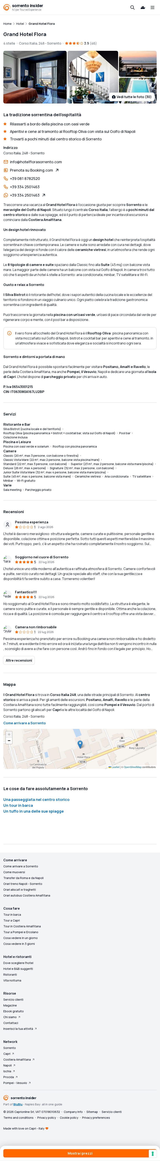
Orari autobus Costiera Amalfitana (26, 895)
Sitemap (92, 1112)
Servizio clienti (13, 999)
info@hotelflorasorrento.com (36, 161)
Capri (6, 1054)
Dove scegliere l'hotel (18, 963)
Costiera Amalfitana (17, 1059)
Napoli (7, 1065)
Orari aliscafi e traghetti (19, 890)
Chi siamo (10, 1017)
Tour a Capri (11, 920)
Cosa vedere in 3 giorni (19, 944)
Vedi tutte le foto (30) (134, 97)
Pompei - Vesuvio (15, 1083)
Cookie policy (69, 1118)
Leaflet (115, 767)
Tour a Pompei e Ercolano (20, 932)
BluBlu (17, 1104)
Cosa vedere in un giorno (20, 938)
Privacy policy (46, 1118)
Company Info (73, 1112)
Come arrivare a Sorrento (24, 723)
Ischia (7, 1071)
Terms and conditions (18, 1118)
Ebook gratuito (13, 1011)
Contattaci (10, 1023)
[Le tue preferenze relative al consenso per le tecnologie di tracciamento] (153, 1154)
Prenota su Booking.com (31, 170)
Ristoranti (10, 974)
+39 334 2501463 (25, 186)
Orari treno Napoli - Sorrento (22, 884)
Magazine (10, 1005)
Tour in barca (12, 915)
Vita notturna (12, 980)
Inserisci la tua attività (18, 1029)
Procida (8, 1077)
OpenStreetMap (133, 767)
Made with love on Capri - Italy (23, 1128)
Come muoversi (14, 872)
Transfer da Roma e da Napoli (23, 878)
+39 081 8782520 (25, 178)
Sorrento (9, 1048)
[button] (80, 744)
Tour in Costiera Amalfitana (22, 926)
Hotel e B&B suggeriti (18, 969)
